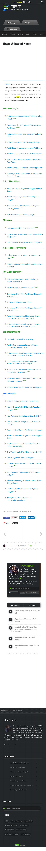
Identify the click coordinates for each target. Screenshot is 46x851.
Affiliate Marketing (16, 821)
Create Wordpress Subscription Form (20, 288)
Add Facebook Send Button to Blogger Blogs (23, 142)
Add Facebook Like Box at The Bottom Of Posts (24, 154)
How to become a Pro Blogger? (23, 763)
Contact (35, 34)
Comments (16, 605)
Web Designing (21, 830)
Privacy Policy (5, 710)
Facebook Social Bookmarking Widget (20, 339)
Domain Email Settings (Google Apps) (23, 785)
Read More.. (15, 739)
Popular (33, 605)
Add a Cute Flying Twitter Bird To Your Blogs (23, 401)
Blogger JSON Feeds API (23, 767)
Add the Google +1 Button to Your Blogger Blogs (25, 168)
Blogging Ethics (25, 834)
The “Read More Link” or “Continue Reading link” (24, 452)
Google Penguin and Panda (23, 781)
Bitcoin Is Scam (27, 2)
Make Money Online (11, 825)
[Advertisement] (23, 64)
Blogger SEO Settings (23, 776)
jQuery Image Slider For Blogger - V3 (20, 228)
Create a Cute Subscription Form (19, 302)
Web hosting (24, 825)
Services (12, 34)
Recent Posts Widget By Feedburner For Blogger (24, 430)
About (27, 34)
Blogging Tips (9, 830)
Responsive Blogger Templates (23, 772)
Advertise (20, 34)
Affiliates (4, 34)
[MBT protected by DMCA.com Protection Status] (20, 846)
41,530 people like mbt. (32, 592)
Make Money (13, 29)
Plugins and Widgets (11, 834)
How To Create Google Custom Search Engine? (24, 416)
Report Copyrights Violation (23, 790)
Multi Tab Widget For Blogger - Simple (21, 215)
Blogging (12, 23)
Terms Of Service (17, 710)
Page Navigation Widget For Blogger (20, 458)
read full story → (29, 584)
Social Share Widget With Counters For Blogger (24, 387)
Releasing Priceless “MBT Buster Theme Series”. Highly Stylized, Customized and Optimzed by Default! (24, 629)
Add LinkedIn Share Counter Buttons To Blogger (24, 148)
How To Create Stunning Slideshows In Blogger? (24, 242)
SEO (29, 23)
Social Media (28, 821)
